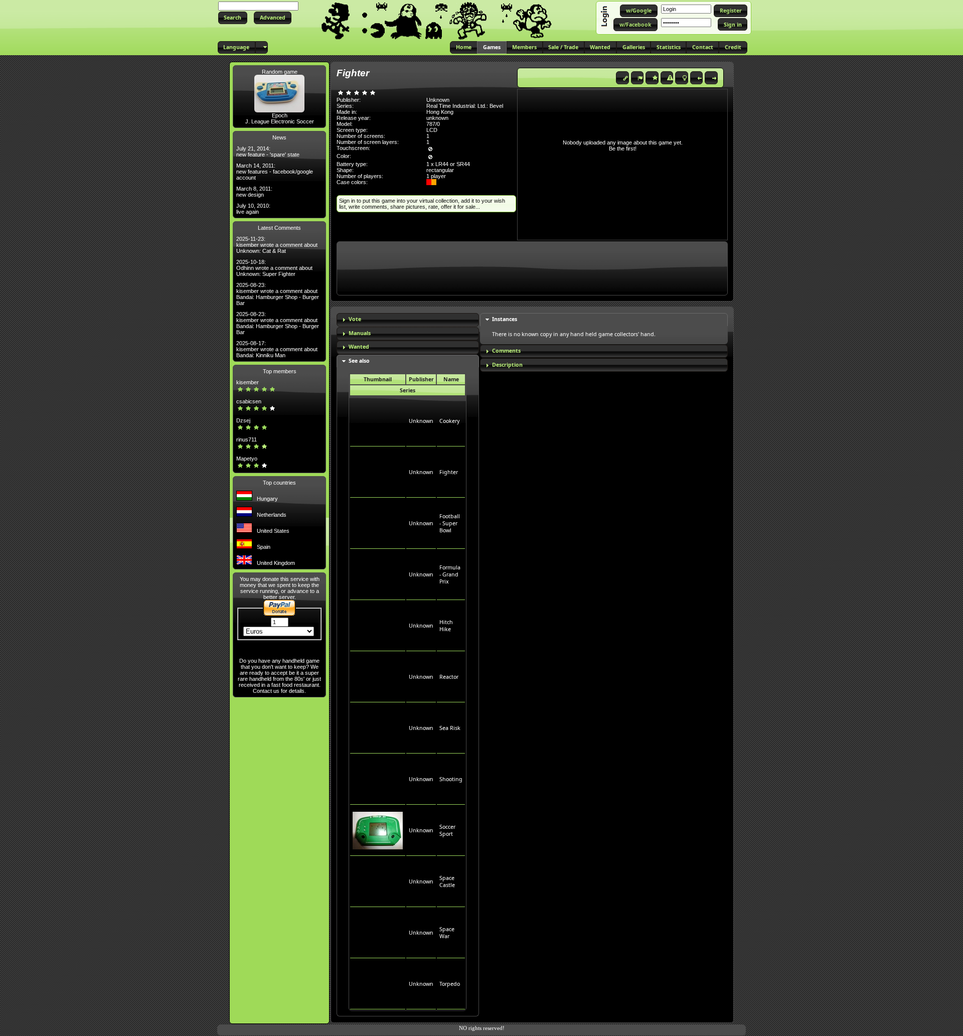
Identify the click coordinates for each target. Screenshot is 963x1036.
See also (359, 360)
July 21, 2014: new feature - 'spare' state (267, 151)
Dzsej (243, 420)
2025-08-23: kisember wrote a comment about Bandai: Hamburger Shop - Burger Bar (277, 294)
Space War (446, 933)
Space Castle (447, 881)
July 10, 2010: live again (253, 209)
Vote (355, 319)
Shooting (450, 779)
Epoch (279, 115)
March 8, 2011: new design (254, 192)
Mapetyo (246, 459)
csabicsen (248, 401)
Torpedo (449, 983)
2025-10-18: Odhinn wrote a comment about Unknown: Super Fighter (274, 268)
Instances (504, 319)
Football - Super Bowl (449, 523)
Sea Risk (449, 727)
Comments (506, 350)
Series (407, 390)
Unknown (421, 420)
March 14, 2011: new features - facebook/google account (274, 172)
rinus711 (246, 439)
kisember (247, 382)
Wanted (359, 346)
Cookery (449, 420)
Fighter (448, 472)
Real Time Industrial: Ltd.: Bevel (464, 106)
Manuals (360, 333)
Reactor (448, 676)
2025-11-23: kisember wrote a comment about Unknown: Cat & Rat (276, 245)
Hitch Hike (446, 626)
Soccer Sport (447, 830)
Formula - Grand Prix (449, 574)
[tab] (408, 320)
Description (507, 364)
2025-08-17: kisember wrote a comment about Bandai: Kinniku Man (276, 349)
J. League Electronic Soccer (279, 121)
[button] (232, 18)
